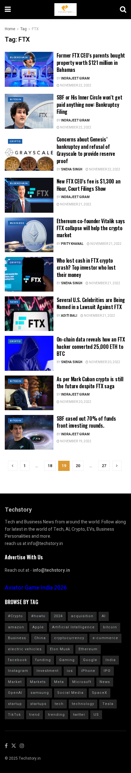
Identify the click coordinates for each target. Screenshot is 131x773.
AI (104, 616)
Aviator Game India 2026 (36, 588)
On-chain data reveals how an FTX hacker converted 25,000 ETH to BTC (91, 346)
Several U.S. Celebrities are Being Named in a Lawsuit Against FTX (91, 303)
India (111, 660)
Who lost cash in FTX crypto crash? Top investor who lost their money (86, 268)
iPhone (88, 670)
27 (104, 466)
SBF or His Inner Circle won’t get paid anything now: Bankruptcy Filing (89, 104)
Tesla (108, 704)
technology (83, 704)
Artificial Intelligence (73, 627)
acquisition (82, 616)
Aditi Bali (69, 316)
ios (70, 670)
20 (78, 466)
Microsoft (81, 682)
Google (90, 660)
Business (17, 223)
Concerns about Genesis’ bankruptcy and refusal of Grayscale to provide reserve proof (86, 149)
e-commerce (105, 638)
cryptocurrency (69, 638)
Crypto (15, 141)
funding (43, 660)
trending (56, 714)
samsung (40, 692)
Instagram (18, 670)
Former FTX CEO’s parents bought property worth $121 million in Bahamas (91, 62)
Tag (23, 29)
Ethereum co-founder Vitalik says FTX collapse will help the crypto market (91, 228)
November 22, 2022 (75, 85)
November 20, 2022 (104, 362)
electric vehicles (25, 649)
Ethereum (88, 649)
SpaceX (99, 692)
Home (10, 29)
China (40, 638)
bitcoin (110, 627)
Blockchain (19, 57)
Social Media (70, 692)
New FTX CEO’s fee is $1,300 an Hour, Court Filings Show (88, 184)
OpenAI (15, 692)
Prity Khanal (72, 244)
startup (15, 704)
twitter (79, 714)
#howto (38, 616)
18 (50, 466)
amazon (16, 627)
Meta (59, 682)
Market (15, 682)
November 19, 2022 (75, 441)
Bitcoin (15, 99)
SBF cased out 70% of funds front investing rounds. (86, 422)
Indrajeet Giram (75, 78)
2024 (58, 616)
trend (34, 714)
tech (59, 704)
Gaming (67, 660)
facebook (17, 660)
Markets (38, 682)
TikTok (14, 714)
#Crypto (15, 616)
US (96, 714)
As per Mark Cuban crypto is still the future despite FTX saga (90, 382)
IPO (107, 670)
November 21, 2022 (75, 204)
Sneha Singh (71, 169)
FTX (35, 29)
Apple (38, 627)
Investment (48, 670)
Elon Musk (60, 649)
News (14, 302)
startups (38, 704)
